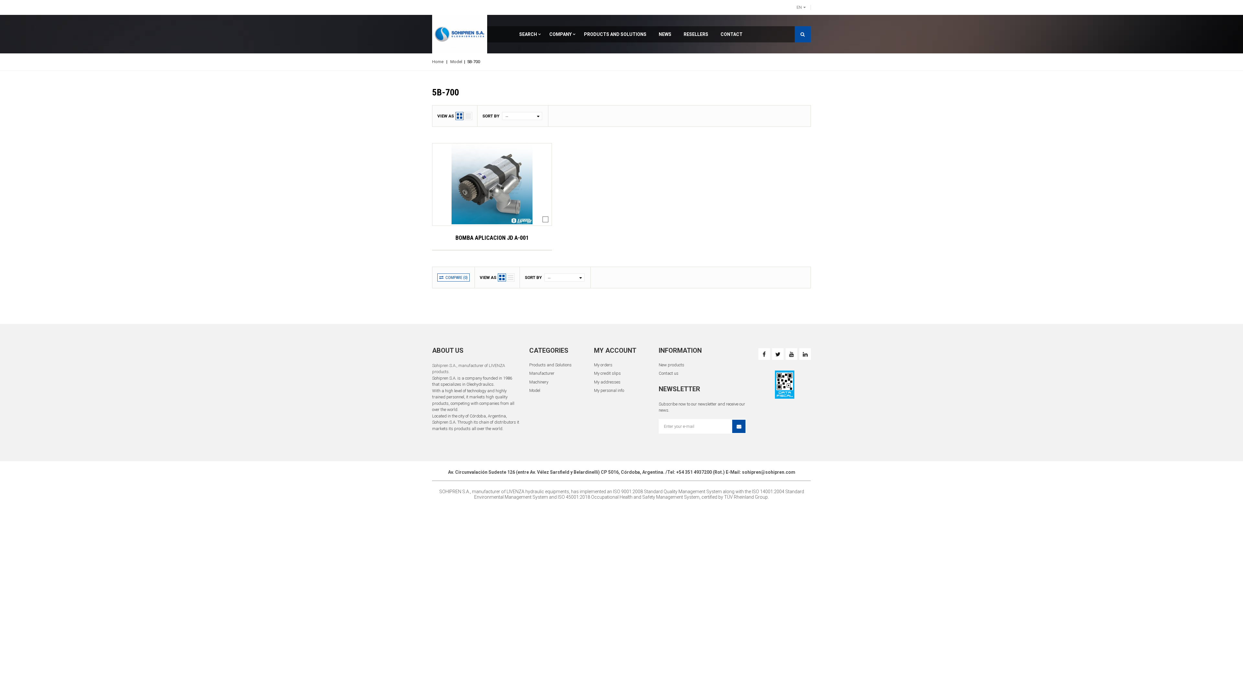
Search (528, 34)
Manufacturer (541, 373)
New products (671, 364)
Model (456, 61)
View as (445, 116)
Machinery (538, 382)
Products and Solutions (615, 34)
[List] (468, 116)
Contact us (668, 373)
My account (615, 350)
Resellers (696, 34)
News (665, 34)
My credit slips (607, 373)
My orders (603, 364)
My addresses (607, 382)
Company (560, 34)
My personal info (609, 390)
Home (437, 61)
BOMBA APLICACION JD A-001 (492, 237)
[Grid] (459, 116)
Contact (732, 34)
